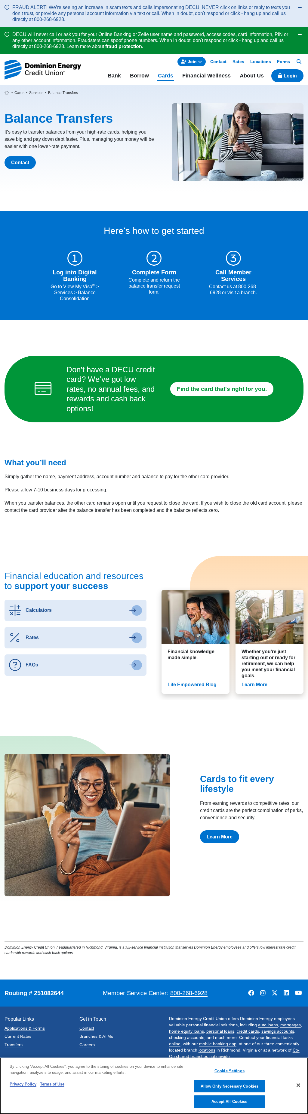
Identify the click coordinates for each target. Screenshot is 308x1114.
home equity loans (186, 1031)
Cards (165, 76)
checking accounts (186, 1037)
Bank (114, 76)
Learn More (220, 836)
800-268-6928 (189, 993)
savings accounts (277, 1031)
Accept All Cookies (229, 1101)
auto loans (268, 1024)
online (174, 1043)
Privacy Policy (23, 1084)
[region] (154, 1086)
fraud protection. (124, 46)
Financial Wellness (206, 76)
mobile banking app (217, 1043)
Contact (20, 162)
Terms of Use (52, 1084)
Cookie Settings (229, 1071)
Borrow (139, 76)
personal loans (220, 1031)
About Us (252, 76)
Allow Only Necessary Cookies (230, 1086)
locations (207, 1050)
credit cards (248, 1031)
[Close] (298, 1085)
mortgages (290, 1024)
